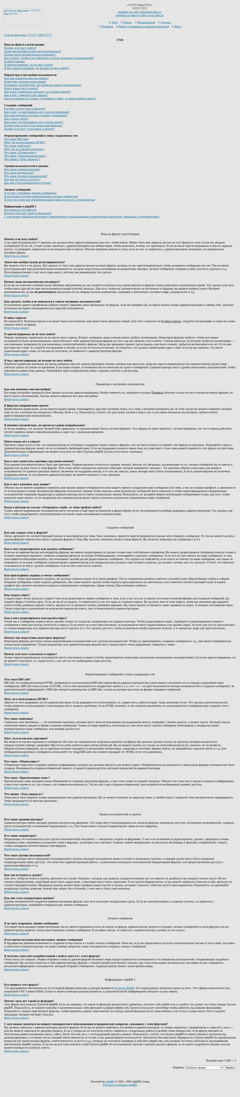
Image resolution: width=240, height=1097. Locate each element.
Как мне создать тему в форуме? (24, 108)
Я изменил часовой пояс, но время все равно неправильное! (42, 85)
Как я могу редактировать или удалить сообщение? (37, 112)
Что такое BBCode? (16, 139)
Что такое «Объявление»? (20, 152)
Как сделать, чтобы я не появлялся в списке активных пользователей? (49, 58)
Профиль (107, 26)
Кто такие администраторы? (22, 169)
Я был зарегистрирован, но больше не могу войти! (36, 68)
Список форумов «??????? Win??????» (28, 35)
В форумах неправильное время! (25, 81)
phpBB (110, 1081)
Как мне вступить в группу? (22, 179)
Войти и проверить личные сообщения (144, 26)
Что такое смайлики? (17, 145)
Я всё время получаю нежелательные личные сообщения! (41, 196)
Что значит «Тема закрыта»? (22, 159)
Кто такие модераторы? (19, 172)
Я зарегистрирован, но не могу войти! (28, 64)
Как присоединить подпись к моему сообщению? (36, 115)
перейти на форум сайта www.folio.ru (140, 15)
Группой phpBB (124, 988)
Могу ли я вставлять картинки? (24, 149)
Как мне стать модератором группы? (27, 182)
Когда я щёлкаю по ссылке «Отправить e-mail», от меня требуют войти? (50, 98)
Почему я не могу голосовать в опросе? (29, 128)
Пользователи (146, 22)
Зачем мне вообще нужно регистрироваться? (32, 51)
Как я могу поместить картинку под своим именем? (37, 91)
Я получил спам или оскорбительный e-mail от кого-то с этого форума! (49, 199)
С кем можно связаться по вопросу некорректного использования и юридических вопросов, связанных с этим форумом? (81, 216)
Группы (166, 22)
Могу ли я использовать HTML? (25, 142)
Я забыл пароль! (14, 61)
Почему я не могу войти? (20, 47)
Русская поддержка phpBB (120, 1085)
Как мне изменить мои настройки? (26, 78)
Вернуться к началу (16, 256)
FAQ (115, 22)
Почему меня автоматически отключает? (30, 54)
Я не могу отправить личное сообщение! (30, 193)
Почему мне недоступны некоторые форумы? (33, 125)
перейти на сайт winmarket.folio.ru (139, 11)
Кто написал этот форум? (20, 209)
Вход (178, 26)
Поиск (128, 22)
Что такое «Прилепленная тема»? (25, 155)
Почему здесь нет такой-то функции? (28, 213)
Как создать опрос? (16, 118)
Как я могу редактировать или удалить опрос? (33, 122)
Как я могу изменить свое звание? (26, 95)
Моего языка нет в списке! (21, 88)
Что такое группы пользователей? (25, 176)
